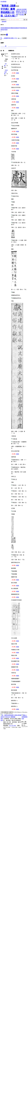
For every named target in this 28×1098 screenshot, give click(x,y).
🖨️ (18, 38)
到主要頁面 (3, 1)
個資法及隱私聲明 (9, 715)
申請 (17, 73)
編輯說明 (18, 11)
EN (16, 16)
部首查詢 (3, 28)
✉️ (20, 38)
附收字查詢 (4, 29)
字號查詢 (21, 28)
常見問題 (24, 9)
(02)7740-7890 (12, 725)
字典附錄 (23, 11)
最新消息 (19, 9)
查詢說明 (4, 21)
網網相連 (13, 717)
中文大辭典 (6, 72)
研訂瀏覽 (11, 38)
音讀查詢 (16, 28)
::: (16, 9)
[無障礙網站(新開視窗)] (24, 718)
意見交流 (7, 717)
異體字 (7, 38)
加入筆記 (24, 38)
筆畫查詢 (7, 28)
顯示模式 (22, 12)
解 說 (3, 38)
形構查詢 (12, 28)
